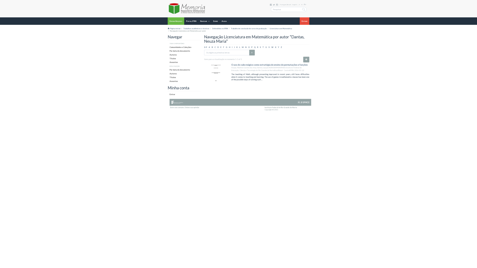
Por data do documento (180, 51)
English (294, 4)
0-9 (205, 47)
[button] (204, 21)
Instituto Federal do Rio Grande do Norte (281, 107)
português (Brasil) (285, 4)
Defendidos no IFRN (220, 29)
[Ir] (304, 9)
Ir (252, 52)
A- (299, 4)
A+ (305, 4)
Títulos (173, 58)
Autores (173, 55)
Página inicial (174, 29)
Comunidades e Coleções (180, 47)
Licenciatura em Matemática (281, 29)
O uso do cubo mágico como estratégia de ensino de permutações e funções (269, 64)
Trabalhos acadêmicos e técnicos (196, 29)
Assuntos (174, 62)
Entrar (172, 94)
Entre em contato (177, 107)
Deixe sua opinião (192, 107)
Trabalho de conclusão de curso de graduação (249, 29)
